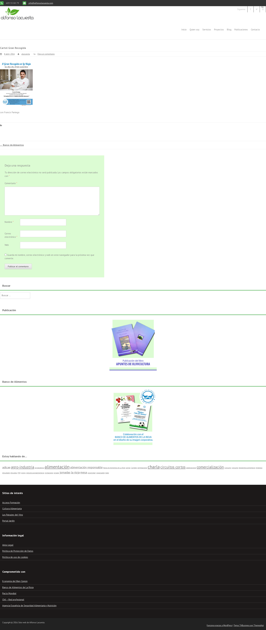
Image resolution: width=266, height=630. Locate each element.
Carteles (134, 468)
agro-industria (22, 467)
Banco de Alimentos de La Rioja (114, 468)
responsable (100, 473)
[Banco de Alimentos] (133, 416)
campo (128, 468)
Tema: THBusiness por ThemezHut (249, 625)
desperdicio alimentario (247, 468)
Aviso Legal (7, 545)
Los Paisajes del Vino (12, 514)
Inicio (184, 29)
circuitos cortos (172, 467)
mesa (83, 472)
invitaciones (49, 473)
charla (154, 467)
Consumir (227, 468)
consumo (235, 468)
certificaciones (142, 468)
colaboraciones (191, 468)
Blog (229, 29)
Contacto (255, 29)
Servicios (206, 29)
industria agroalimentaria (35, 473)
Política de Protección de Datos (17, 551)
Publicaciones (241, 29)
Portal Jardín (8, 520)
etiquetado (6, 473)
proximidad (92, 473)
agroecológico (39, 468)
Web (7, 244)
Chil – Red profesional (13, 599)
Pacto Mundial (9, 593)
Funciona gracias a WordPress (219, 625)
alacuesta (25, 54)
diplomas (259, 468)
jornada (56, 473)
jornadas (65, 472)
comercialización (210, 467)
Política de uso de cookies (15, 557)
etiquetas (13, 473)
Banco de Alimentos (12, 145)
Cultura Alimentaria (12, 508)
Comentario (11, 183)
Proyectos (219, 29)
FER (19, 473)
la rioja (75, 472)
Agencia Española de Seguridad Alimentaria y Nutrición (29, 605)
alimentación (57, 467)
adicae (6, 467)
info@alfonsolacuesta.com (40, 3)
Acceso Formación (11, 502)
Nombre (9, 221)
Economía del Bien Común (15, 581)
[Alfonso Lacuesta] (17, 20)
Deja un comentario (46, 54)
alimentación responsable (86, 467)
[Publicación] (133, 343)
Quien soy (194, 29)
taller (107, 473)
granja (23, 473)
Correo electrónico (11, 235)
